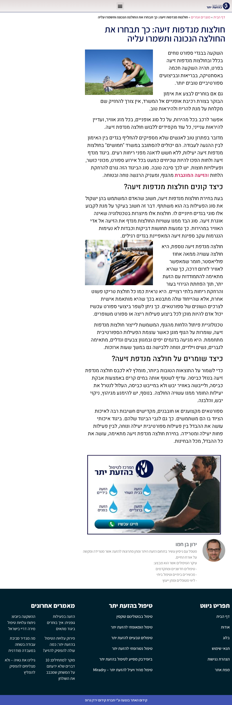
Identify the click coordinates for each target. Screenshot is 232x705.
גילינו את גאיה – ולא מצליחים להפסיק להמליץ (20, 666)
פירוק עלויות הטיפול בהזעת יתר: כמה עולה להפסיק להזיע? (59, 644)
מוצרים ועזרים (200, 17)
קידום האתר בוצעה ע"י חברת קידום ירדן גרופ (116, 700)
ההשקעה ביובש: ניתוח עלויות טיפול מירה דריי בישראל (21, 622)
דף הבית (219, 17)
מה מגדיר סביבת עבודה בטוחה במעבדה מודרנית (21, 644)
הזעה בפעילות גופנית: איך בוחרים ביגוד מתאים (61, 622)
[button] (120, 6)
